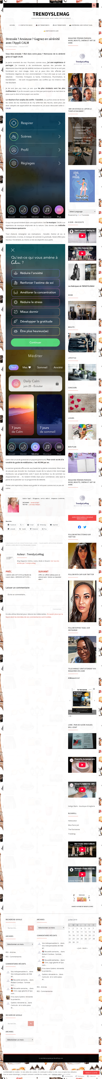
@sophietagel (35, 502)
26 (86, 939)
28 (94, 939)
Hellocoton (72, 821)
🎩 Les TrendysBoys (42, 25)
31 (78, 942)
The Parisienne (74, 829)
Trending (71, 834)
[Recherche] (94, 5)
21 (94, 935)
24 (78, 939)
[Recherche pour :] (17, 928)
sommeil (33, 545)
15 (70, 935)
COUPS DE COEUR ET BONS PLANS (22, 543)
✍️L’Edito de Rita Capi (51, 31)
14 (94, 932)
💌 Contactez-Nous (25, 25)
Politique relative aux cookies (61, 1074)
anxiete (45, 543)
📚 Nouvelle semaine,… (20, 980)
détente (8, 545)
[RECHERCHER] (31, 928)
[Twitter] (85, 527)
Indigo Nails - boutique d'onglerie (81, 806)
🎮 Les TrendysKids (59, 25)
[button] (77, 151)
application (52, 543)
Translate (85, 215)
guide (13, 545)
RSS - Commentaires (13, 956)
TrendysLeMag (51, 14)
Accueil (12, 25)
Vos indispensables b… (20, 971)
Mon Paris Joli (73, 825)
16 (74, 935)
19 (86, 935)
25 (82, 939)
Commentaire (57, 609)
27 (90, 939)
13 (90, 932)
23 (74, 939)
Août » (84, 948)
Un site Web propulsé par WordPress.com (51, 1058)
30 (74, 942)
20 (90, 935)
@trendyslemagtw (34, 504)
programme (27, 545)
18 (82, 935)
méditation (19, 545)
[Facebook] (79, 527)
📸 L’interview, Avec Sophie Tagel (80, 25)
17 (78, 935)
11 (82, 932)
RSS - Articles (11, 952)
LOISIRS (35, 543)
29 (70, 942)
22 (70, 939)
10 (78, 932)
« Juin (79, 948)
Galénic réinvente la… (19, 1002)
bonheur (59, 543)
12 (86, 932)
